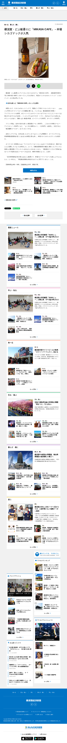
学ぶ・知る (50, 8)
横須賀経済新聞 (17, 3)
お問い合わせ (40, 714)
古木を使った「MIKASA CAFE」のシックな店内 (23, 103)
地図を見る (33, 170)
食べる (15, 8)
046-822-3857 (12, 95)
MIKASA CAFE (10, 200)
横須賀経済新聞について (22, 711)
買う (31, 8)
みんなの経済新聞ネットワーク (33, 727)
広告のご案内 (50, 714)
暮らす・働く (40, 8)
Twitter (57, 3)
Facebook (53, 3)
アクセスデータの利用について (25, 714)
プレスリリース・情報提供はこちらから (42, 711)
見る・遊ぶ (24, 8)
